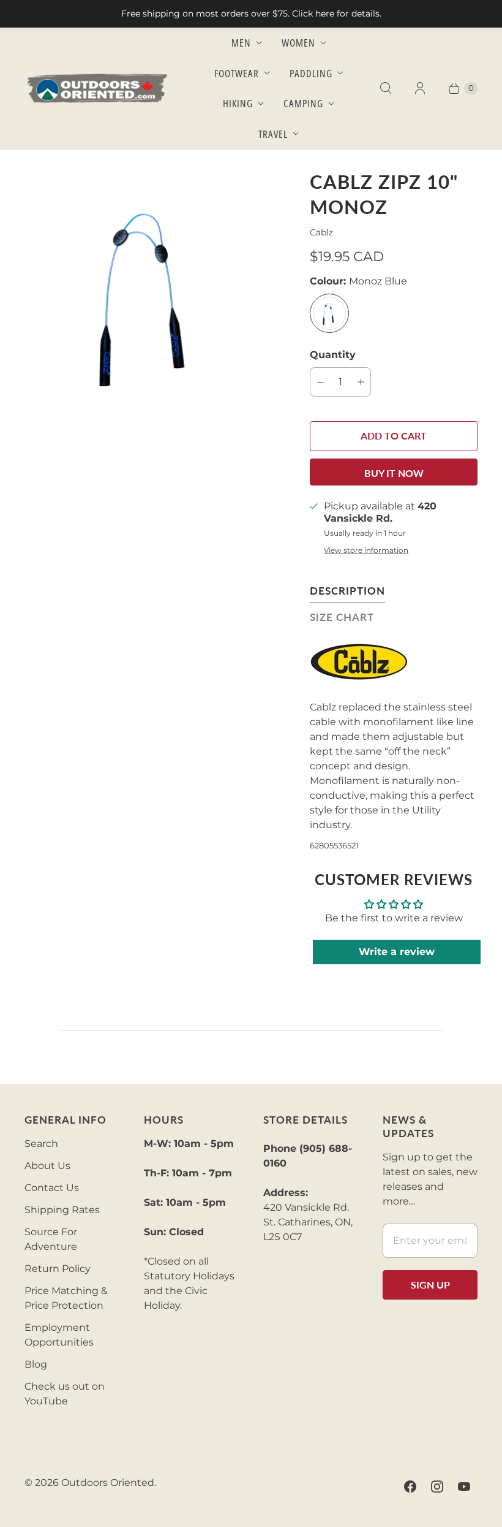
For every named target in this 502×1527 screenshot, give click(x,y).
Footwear (236, 73)
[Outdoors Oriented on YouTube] (464, 1487)
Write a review (397, 952)
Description (347, 590)
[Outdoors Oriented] (97, 88)
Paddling (311, 73)
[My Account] (420, 88)
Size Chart (342, 617)
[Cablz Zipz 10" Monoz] (149, 295)
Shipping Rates (62, 1210)
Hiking (238, 103)
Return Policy (57, 1268)
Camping (303, 103)
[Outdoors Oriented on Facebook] (410, 1487)
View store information (366, 550)
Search (41, 1143)
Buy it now (394, 473)
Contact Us (51, 1188)
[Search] (386, 88)
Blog (35, 1364)
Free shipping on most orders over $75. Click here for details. (251, 13)
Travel (273, 134)
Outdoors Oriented (107, 1482)
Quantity (333, 354)
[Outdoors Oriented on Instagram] (437, 1487)
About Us (47, 1165)
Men (241, 43)
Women (298, 43)
